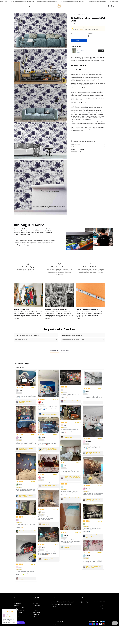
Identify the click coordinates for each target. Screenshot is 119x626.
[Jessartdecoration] (59, 6)
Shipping (73, 146)
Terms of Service (37, 612)
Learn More (16, 318)
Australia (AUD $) (59, 621)
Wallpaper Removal (19, 610)
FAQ (34, 617)
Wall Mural (35, 603)
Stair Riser (35, 610)
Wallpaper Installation (19, 607)
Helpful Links (36, 598)
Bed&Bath (16, 605)
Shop (15, 598)
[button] (37, 6)
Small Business (18, 612)
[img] (74, 152)
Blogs (15, 614)
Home (15, 601)
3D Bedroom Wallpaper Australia (78, 14)
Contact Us (81, 29)
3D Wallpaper (17, 603)
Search (34, 601)
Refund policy (36, 614)
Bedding (35, 607)
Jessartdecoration (57, 624)
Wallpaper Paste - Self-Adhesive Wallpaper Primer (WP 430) (87, 49)
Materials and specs (75, 144)
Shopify (66, 624)
